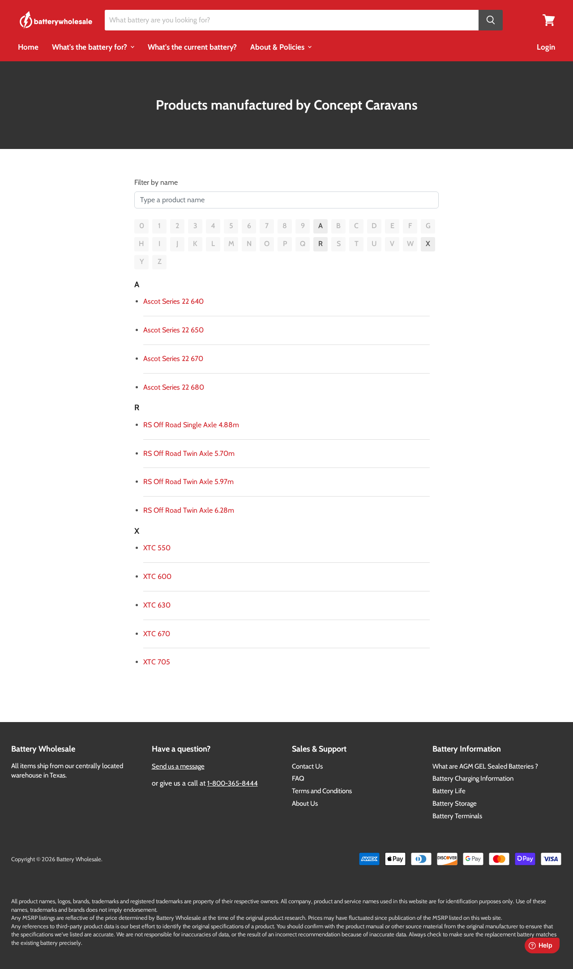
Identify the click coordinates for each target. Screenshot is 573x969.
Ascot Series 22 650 (173, 330)
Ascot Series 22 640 (173, 301)
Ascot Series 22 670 (173, 358)
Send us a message (178, 766)
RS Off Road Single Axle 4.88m (191, 425)
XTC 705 (156, 662)
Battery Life (449, 791)
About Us (305, 803)
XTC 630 (157, 605)
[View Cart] (549, 19)
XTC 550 (157, 548)
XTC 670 (156, 633)
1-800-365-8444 (232, 783)
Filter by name (156, 182)
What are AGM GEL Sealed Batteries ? (485, 766)
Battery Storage (454, 803)
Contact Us (307, 766)
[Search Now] (491, 20)
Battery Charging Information (472, 778)
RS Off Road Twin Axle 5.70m (189, 453)
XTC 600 (157, 576)
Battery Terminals (457, 816)
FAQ (298, 778)
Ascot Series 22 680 (173, 387)
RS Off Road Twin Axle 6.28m (188, 510)
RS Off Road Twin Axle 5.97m (188, 481)
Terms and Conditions (322, 791)
